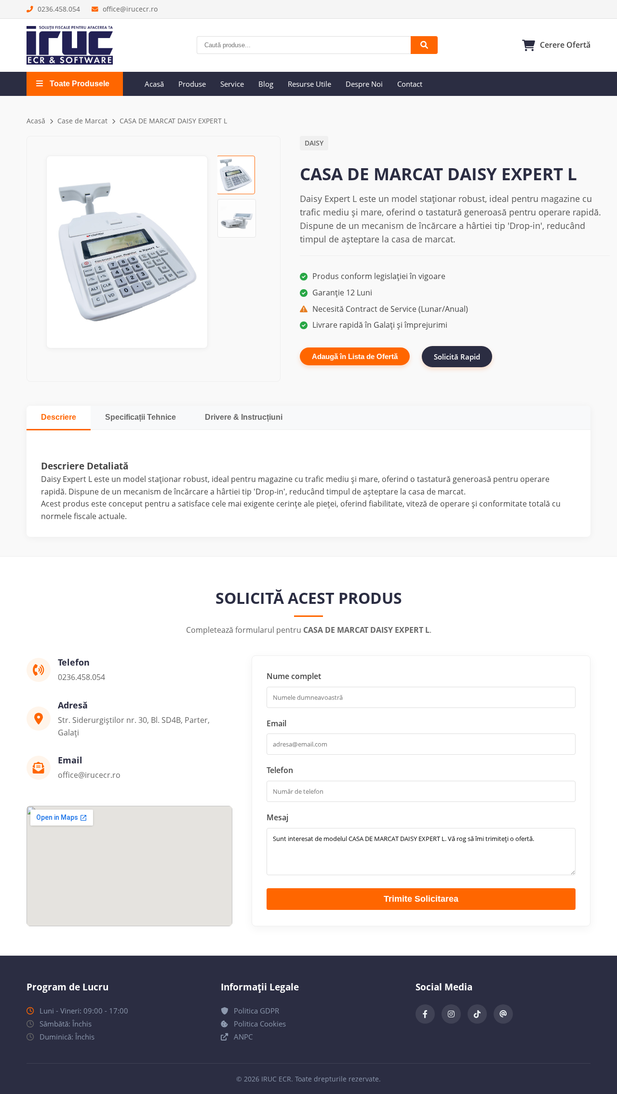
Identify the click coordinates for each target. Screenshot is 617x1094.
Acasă (154, 84)
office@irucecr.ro (129, 8)
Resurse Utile (309, 84)
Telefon (280, 770)
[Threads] (503, 1014)
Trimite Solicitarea (421, 899)
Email (276, 723)
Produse (192, 84)
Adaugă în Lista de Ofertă (355, 356)
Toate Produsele (78, 84)
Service (232, 84)
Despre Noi (364, 84)
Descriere (58, 417)
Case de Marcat (82, 120)
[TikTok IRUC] (477, 1014)
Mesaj (277, 817)
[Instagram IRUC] (451, 1014)
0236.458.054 (58, 8)
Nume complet (294, 676)
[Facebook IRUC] (425, 1014)
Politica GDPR (255, 1010)
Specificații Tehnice (140, 417)
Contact (409, 84)
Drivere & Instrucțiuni (243, 417)
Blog (265, 84)
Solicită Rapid (457, 356)
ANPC (242, 1036)
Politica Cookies (259, 1023)
